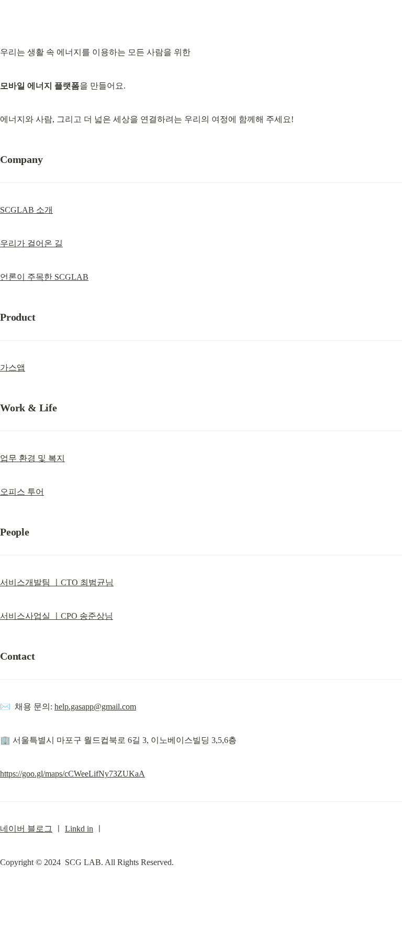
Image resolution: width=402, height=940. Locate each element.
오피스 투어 (22, 491)
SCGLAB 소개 (26, 209)
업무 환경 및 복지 (32, 458)
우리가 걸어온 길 (31, 243)
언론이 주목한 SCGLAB (44, 276)
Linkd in (79, 828)
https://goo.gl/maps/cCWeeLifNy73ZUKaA (72, 773)
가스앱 (12, 367)
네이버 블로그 (26, 828)
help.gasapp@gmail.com (95, 706)
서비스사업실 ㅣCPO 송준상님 (56, 615)
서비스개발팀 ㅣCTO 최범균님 (57, 582)
